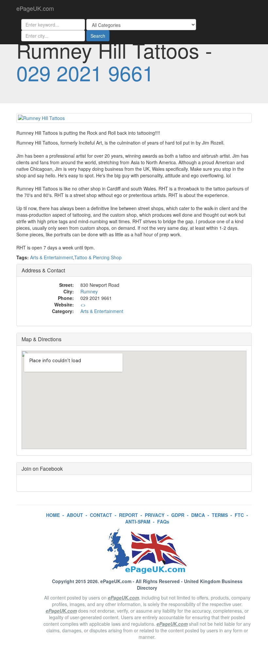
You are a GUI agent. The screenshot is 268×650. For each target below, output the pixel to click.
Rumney (89, 291)
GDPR (177, 515)
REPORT (128, 515)
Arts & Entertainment (51, 257)
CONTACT (101, 515)
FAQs (163, 521)
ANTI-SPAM (137, 521)
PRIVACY (154, 515)
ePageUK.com (35, 8)
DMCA (198, 515)
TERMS (220, 515)
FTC (239, 515)
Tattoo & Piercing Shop (98, 257)
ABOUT (75, 515)
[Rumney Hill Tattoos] (134, 118)
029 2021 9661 (85, 72)
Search (98, 35)
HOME (53, 515)
